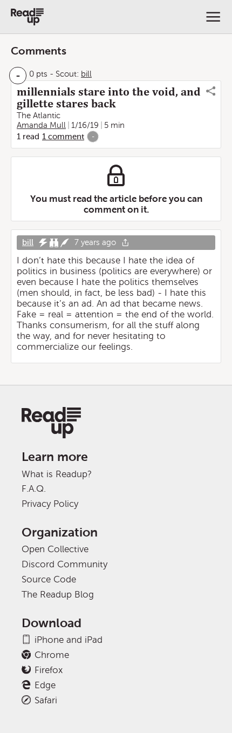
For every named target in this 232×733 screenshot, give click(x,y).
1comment (63, 136)
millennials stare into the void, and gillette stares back (109, 97)
